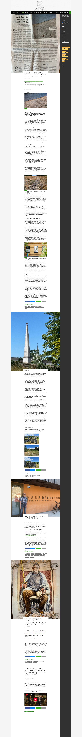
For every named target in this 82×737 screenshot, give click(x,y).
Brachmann (42, 553)
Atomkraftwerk (33, 553)
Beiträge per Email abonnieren (29, 304)
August (63, 59)
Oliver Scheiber (15, 12)
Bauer (38, 553)
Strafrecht (27, 662)
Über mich (27, 12)
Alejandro (64, 52)
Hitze (32, 306)
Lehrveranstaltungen (59, 12)
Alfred (26, 661)
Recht (40, 661)
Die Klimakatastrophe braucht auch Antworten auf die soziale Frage (35, 74)
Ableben (66, 48)
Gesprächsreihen (52, 12)
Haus (44, 554)
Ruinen (43, 661)
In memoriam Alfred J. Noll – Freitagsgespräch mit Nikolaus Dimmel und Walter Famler (35, 671)
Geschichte (40, 554)
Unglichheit (37, 307)
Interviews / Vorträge (44, 12)
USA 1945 (33, 476)
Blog (23, 12)
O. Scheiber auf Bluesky (65, 22)
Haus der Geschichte (35, 539)
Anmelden (63, 66)
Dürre (26, 306)
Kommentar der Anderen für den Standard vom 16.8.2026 (33, 81)
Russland (38, 475)
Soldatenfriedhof (28, 476)
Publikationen (32, 12)
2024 (63, 48)
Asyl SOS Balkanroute (65, 56)
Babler (67, 59)
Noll (37, 661)
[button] (27, 301)
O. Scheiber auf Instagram (66, 23)
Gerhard (36, 554)
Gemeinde (32, 554)
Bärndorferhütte (27, 531)
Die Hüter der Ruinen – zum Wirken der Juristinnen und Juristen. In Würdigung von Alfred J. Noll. (35, 622)
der (45, 553)
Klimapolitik (36, 306)
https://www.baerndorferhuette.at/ (30, 535)
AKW (26, 553)
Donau (26, 554)
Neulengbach (34, 475)
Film (29, 554)
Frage (29, 306)
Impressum (66, 12)
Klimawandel (41, 306)
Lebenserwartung (27, 307)
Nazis (30, 475)
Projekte (37, 12)
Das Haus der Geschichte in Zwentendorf (34, 517)
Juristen (34, 661)
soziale (33, 307)
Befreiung (26, 475)
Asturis (29, 553)
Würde (31, 662)
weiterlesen (37, 545)
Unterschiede (42, 307)
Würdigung (34, 662)
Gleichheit (30, 661)
